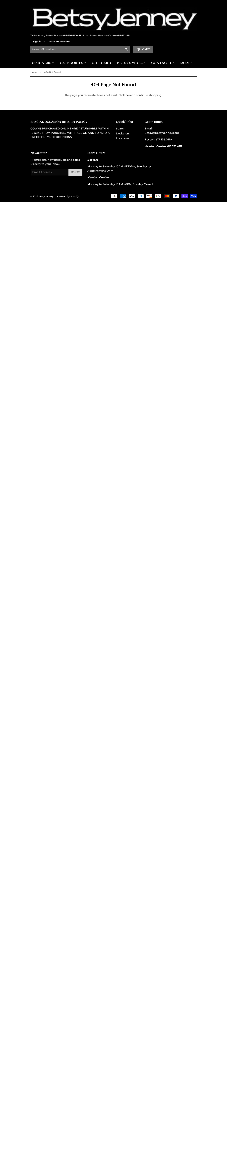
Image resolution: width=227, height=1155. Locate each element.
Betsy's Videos (131, 63)
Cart (146, 49)
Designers (41, 63)
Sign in (37, 41)
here (128, 95)
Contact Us (162, 63)
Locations (122, 138)
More (185, 63)
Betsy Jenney (46, 196)
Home (33, 72)
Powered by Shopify (68, 196)
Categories (72, 63)
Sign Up (75, 172)
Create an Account (58, 41)
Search (120, 128)
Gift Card (101, 63)
